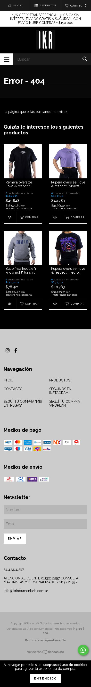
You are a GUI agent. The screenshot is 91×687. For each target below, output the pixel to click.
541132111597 (14, 569)
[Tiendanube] (45, 653)
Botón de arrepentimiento (45, 640)
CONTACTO (13, 389)
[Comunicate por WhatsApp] (83, 650)
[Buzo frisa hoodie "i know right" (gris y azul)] (10, 303)
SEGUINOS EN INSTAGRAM (60, 391)
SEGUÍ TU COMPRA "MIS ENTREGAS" (23, 403)
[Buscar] (85, 59)
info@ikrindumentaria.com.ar (26, 591)
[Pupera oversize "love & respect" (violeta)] (55, 217)
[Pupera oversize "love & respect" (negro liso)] (55, 303)
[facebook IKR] (15, 350)
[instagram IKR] (7, 350)
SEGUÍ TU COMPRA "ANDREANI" (64, 403)
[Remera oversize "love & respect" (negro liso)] (10, 217)
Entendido (45, 678)
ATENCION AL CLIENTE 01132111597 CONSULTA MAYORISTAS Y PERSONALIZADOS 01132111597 (41, 580)
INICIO (8, 380)
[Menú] (6, 59)
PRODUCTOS (59, 380)
